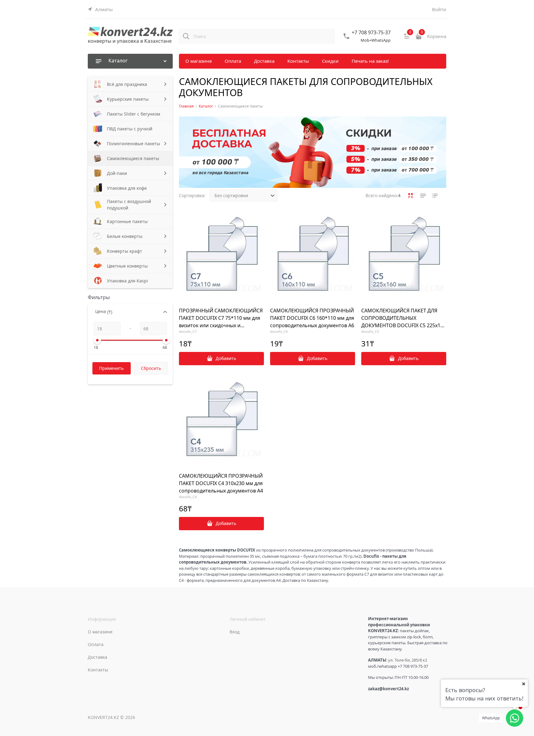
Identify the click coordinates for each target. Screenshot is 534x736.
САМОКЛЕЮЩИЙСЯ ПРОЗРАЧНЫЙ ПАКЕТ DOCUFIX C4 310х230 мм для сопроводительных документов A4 (221, 483)
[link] (100, 9)
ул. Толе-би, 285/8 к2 (407, 660)
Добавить (226, 358)
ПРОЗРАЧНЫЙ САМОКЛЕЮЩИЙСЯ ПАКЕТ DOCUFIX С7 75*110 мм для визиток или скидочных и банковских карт (221, 318)
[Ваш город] (523, 684)
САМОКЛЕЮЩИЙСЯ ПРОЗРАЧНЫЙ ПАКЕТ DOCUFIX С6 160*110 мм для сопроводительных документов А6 (312, 318)
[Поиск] (186, 36)
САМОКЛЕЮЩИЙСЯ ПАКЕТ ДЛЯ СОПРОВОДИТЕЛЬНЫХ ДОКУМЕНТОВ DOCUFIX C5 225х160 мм (403, 318)
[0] (407, 38)
